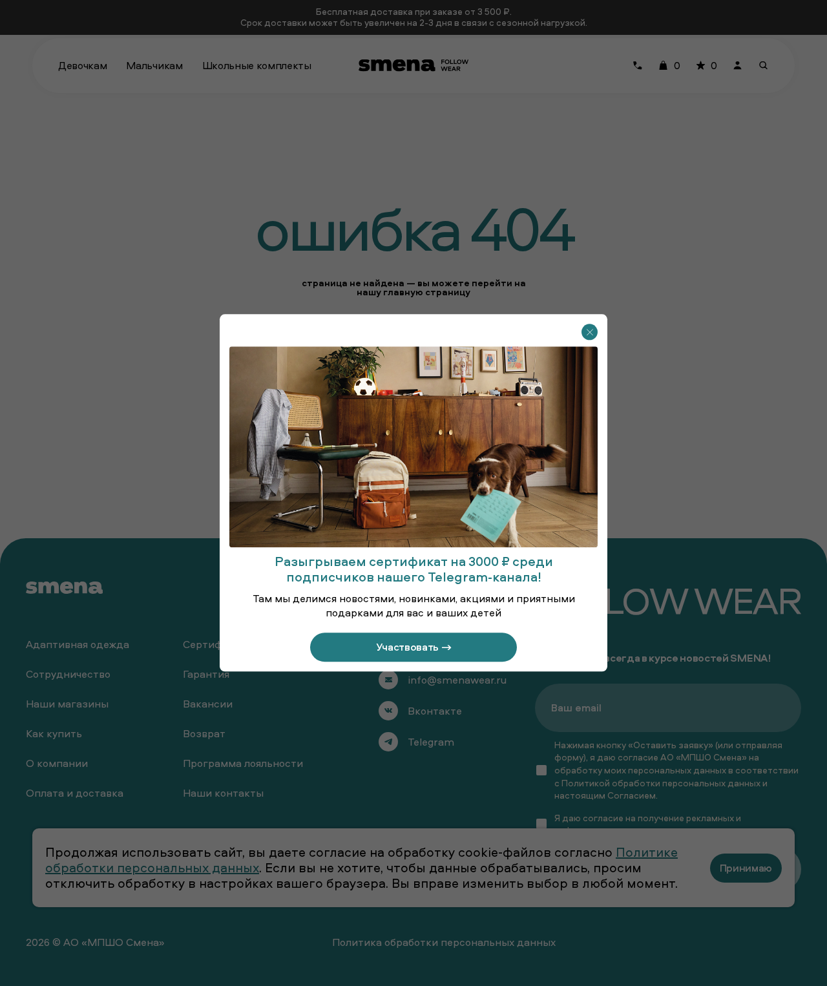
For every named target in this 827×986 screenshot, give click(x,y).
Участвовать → (414, 647)
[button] (589, 332)
